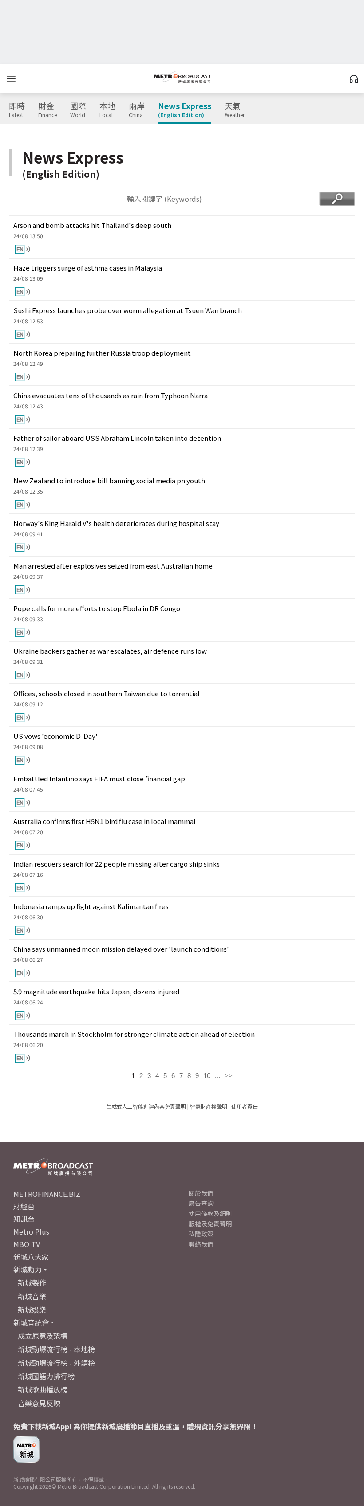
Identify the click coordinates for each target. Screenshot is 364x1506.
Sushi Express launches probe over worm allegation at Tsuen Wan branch (127, 310)
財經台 (24, 1206)
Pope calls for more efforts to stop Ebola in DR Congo (96, 608)
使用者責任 (244, 1106)
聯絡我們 (201, 1243)
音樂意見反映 (39, 1403)
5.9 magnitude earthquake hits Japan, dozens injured (96, 991)
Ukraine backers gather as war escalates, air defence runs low (110, 650)
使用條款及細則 (210, 1213)
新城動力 (27, 1269)
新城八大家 (31, 1256)
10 (206, 1075)
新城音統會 (31, 1322)
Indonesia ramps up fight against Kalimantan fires (91, 906)
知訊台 (24, 1218)
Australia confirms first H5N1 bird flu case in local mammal (104, 821)
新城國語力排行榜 (46, 1376)
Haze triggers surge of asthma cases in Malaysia (87, 267)
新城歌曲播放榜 (42, 1389)
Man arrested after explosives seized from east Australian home (113, 565)
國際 (78, 110)
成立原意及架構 (42, 1335)
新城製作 (32, 1282)
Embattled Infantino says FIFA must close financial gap (99, 778)
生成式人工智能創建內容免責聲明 (146, 1106)
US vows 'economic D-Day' (55, 736)
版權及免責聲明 (210, 1223)
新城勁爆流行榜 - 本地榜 (56, 1349)
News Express (184, 110)
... (217, 1075)
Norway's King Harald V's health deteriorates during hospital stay (116, 523)
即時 (17, 110)
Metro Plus (31, 1231)
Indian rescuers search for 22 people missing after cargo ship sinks (116, 863)
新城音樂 (32, 1296)
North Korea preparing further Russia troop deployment (102, 352)
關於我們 (201, 1192)
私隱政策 (201, 1233)
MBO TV (26, 1244)
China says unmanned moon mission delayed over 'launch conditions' (121, 948)
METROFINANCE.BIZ (46, 1193)
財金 (47, 110)
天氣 (235, 110)
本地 (107, 110)
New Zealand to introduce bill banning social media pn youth (109, 480)
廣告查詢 (201, 1203)
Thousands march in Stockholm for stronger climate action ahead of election (134, 1034)
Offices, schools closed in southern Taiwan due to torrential (106, 693)
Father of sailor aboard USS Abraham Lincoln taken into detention (117, 438)
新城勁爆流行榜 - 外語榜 (56, 1362)
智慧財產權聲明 (208, 1106)
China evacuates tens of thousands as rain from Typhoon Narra (110, 395)
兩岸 (137, 110)
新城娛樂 (32, 1309)
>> (229, 1075)
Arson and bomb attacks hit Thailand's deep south (92, 225)
